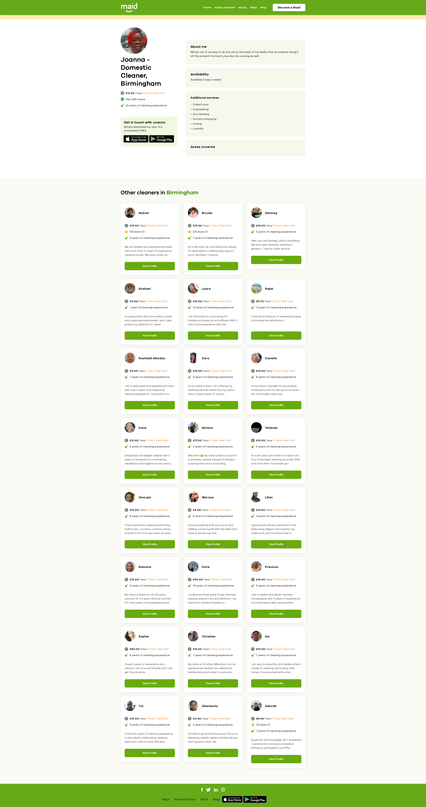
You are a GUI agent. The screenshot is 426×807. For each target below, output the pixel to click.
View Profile (150, 266)
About (242, 7)
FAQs (253, 7)
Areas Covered (225, 7)
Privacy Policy (184, 799)
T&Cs (204, 799)
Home (207, 7)
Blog (263, 7)
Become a (289, 7)
